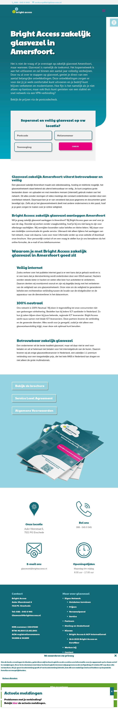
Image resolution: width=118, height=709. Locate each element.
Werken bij (70, 647)
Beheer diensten (9, 678)
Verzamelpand (77, 611)
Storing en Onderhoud (77, 625)
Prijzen (73, 606)
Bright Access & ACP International (87, 634)
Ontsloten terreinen (80, 601)
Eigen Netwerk (73, 598)
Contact (69, 652)
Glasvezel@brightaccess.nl (26, 615)
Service (73, 616)
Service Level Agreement (34, 398)
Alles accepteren (59, 686)
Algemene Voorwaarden (34, 410)
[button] (114, 23)
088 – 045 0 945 (24, 611)
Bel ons (84, 522)
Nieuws (69, 630)
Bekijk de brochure (29, 386)
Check (75, 146)
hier (15, 703)
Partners (69, 620)
